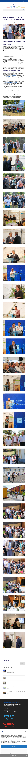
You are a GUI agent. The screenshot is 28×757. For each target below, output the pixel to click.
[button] (26, 732)
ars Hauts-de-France (6, 82)
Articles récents (7, 667)
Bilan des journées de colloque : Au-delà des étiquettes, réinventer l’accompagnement (16, 671)
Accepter (14, 746)
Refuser (14, 750)
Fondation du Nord (17, 80)
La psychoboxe (10, 681)
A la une (8, 22)
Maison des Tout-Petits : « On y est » (15, 677)
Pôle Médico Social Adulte (19, 22)
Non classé (12, 22)
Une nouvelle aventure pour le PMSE (16, 691)
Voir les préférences (14, 753)
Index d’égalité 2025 (11, 686)
